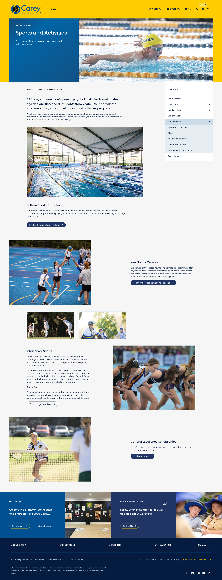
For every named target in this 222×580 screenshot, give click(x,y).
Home (29, 90)
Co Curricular (50, 90)
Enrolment (115, 545)
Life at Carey (173, 9)
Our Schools (38, 90)
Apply (188, 9)
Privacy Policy (173, 559)
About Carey (18, 545)
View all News (44, 526)
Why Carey (155, 9)
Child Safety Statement (151, 559)
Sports (59, 90)
